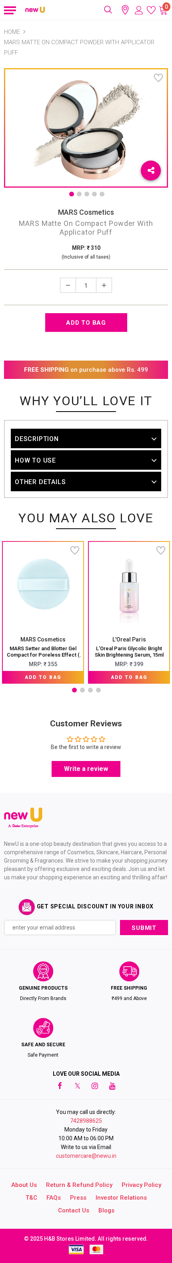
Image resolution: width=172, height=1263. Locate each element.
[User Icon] (139, 10)
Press (78, 1197)
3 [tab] (86, 194)
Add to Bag (43, 677)
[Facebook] (60, 1086)
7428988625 (86, 1121)
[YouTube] (112, 1086)
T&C (31, 1197)
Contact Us (73, 1210)
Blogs (106, 1210)
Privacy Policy (141, 1184)
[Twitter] (77, 1086)
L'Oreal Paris (129, 639)
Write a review (86, 769)
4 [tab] (94, 194)
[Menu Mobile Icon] (9, 10)
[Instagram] (95, 1086)
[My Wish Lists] (151, 10)
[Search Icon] (108, 10)
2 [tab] (79, 194)
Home (12, 31)
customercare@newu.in (86, 1156)
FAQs (53, 1197)
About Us (24, 1184)
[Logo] (35, 10)
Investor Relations (121, 1197)
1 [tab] (71, 194)
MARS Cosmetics (86, 212)
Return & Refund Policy (79, 1184)
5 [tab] (102, 194)
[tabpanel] (43, 612)
